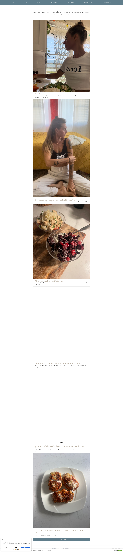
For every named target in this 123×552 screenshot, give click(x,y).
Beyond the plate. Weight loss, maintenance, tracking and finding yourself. (58, 363)
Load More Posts (61, 539)
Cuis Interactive (69, 548)
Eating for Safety (40, 94)
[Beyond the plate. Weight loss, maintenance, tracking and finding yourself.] (61, 324)
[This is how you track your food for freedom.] (61, 241)
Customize (6, 547)
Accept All (25, 547)
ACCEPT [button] (120, 550)
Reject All (16, 547)
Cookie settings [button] (115, 550)
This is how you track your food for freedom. (49, 281)
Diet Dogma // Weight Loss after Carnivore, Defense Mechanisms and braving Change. (59, 447)
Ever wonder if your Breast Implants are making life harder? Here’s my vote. (59, 200)
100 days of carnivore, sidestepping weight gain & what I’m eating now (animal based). (59, 531)
